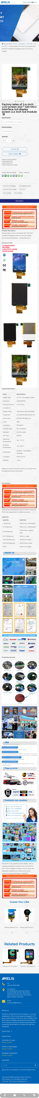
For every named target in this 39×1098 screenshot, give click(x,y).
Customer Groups (8, 1040)
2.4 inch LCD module (9, 189)
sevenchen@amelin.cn (14, 1003)
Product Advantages (9, 1047)
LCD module (7, 193)
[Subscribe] (35, 1065)
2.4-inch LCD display (9, 186)
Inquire (13, 149)
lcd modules (18, 193)
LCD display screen (25, 186)
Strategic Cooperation (10, 1053)
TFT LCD (22, 189)
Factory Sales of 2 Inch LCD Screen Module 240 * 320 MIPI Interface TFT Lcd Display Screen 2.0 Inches (12, 927)
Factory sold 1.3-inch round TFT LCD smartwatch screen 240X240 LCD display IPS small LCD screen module (27, 927)
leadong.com (22, 1081)
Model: (4, 172)
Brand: (21, 172)
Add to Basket (14, 154)
